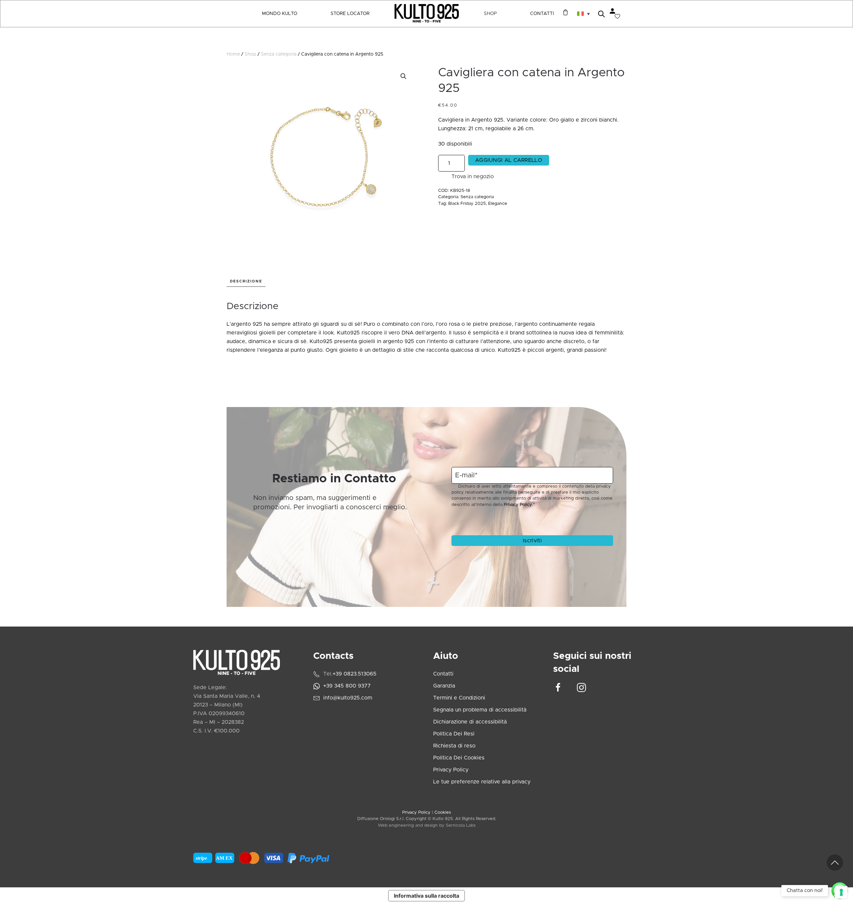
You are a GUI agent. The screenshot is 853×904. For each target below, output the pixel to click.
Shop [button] (490, 13)
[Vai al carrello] (564, 12)
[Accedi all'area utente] (612, 11)
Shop (250, 54)
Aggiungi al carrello (508, 160)
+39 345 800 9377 (347, 685)
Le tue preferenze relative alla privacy (481, 781)
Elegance (497, 204)
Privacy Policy (518, 505)
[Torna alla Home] (427, 13)
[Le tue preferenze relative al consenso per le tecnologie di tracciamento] (841, 892)
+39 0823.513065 (355, 674)
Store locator (350, 13)
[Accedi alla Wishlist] (617, 16)
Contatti (542, 13)
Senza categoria (279, 54)
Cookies (442, 812)
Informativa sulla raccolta (426, 895)
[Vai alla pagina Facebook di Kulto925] (558, 687)
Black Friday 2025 (467, 204)
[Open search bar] (601, 13)
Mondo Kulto (279, 13)
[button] (583, 14)
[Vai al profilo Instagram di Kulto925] (581, 687)
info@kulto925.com (347, 697)
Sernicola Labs (460, 825)
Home (233, 54)
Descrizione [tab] (246, 281)
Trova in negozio (472, 176)
